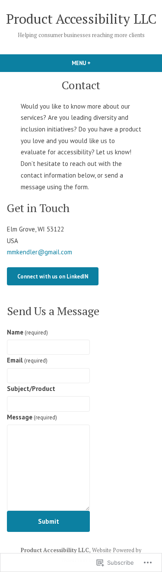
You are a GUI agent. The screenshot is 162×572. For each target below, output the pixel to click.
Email (27, 360)
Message (32, 417)
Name (27, 332)
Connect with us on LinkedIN (52, 276)
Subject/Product (31, 388)
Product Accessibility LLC (81, 19)
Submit (48, 521)
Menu (96, 62)
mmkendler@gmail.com (39, 252)
